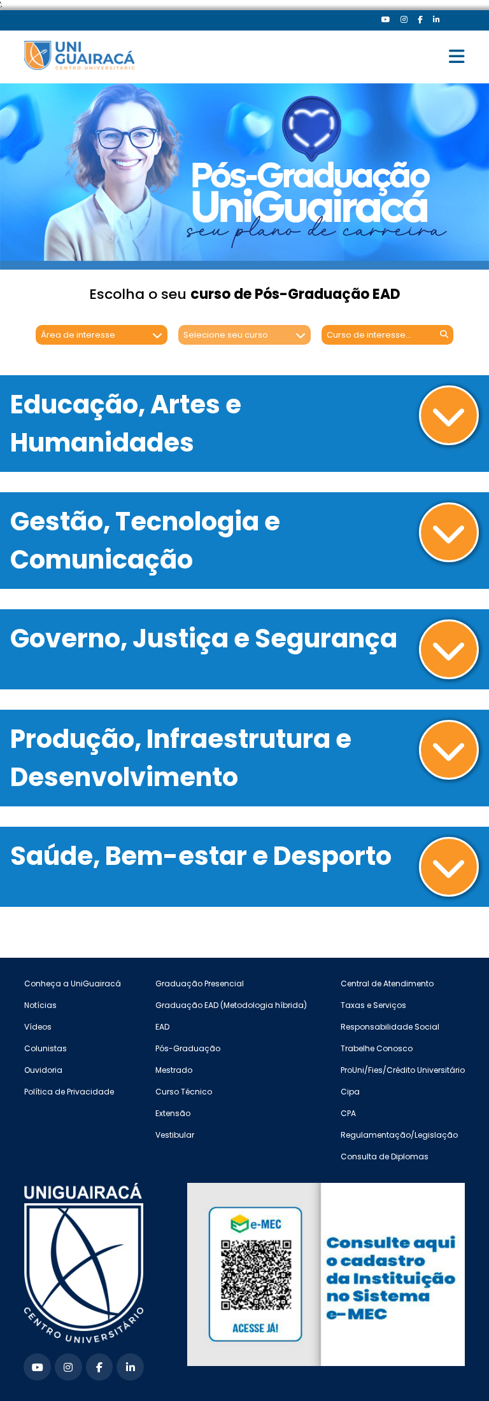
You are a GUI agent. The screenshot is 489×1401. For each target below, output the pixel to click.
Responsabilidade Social (390, 1026)
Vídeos (38, 1026)
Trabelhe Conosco (377, 1048)
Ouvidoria (43, 1070)
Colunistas (45, 1048)
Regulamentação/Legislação (399, 1134)
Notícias (40, 1005)
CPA (348, 1113)
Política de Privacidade (69, 1091)
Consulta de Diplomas (385, 1156)
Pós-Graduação (187, 1048)
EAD (162, 1026)
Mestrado (173, 1070)
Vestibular (174, 1134)
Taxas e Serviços (373, 1005)
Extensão (172, 1113)
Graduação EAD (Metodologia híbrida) (231, 1005)
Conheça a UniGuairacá (72, 983)
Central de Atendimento (387, 983)
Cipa (350, 1091)
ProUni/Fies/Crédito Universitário (403, 1070)
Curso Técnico (183, 1091)
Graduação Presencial (199, 983)
